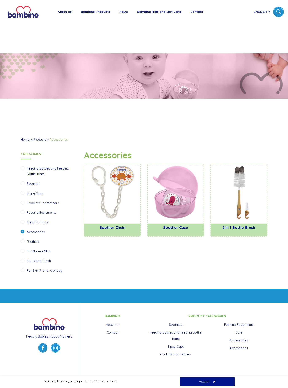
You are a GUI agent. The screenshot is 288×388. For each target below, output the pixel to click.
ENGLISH (261, 12)
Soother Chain (112, 227)
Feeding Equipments (41, 212)
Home (25, 139)
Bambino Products (95, 12)
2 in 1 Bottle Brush (238, 227)
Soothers (33, 184)
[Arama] (278, 12)
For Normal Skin (38, 251)
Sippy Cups (35, 193)
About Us (65, 12)
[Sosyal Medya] (42, 348)
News (123, 12)
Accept (204, 382)
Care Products (37, 222)
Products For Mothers (43, 203)
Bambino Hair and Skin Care (159, 12)
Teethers (33, 242)
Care (238, 332)
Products (39, 139)
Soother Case (175, 227)
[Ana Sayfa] (23, 11)
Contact (196, 12)
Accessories (36, 232)
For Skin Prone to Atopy (44, 271)
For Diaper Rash (39, 261)
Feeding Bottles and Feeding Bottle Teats (176, 335)
